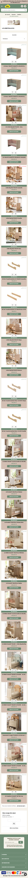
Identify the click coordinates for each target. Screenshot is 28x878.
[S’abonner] (20, 842)
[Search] (25, 10)
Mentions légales (19, 846)
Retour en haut (21, 806)
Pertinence (14, 39)
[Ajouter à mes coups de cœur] (12, 62)
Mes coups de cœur (9, 813)
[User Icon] (22, 6)
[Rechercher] (14, 823)
